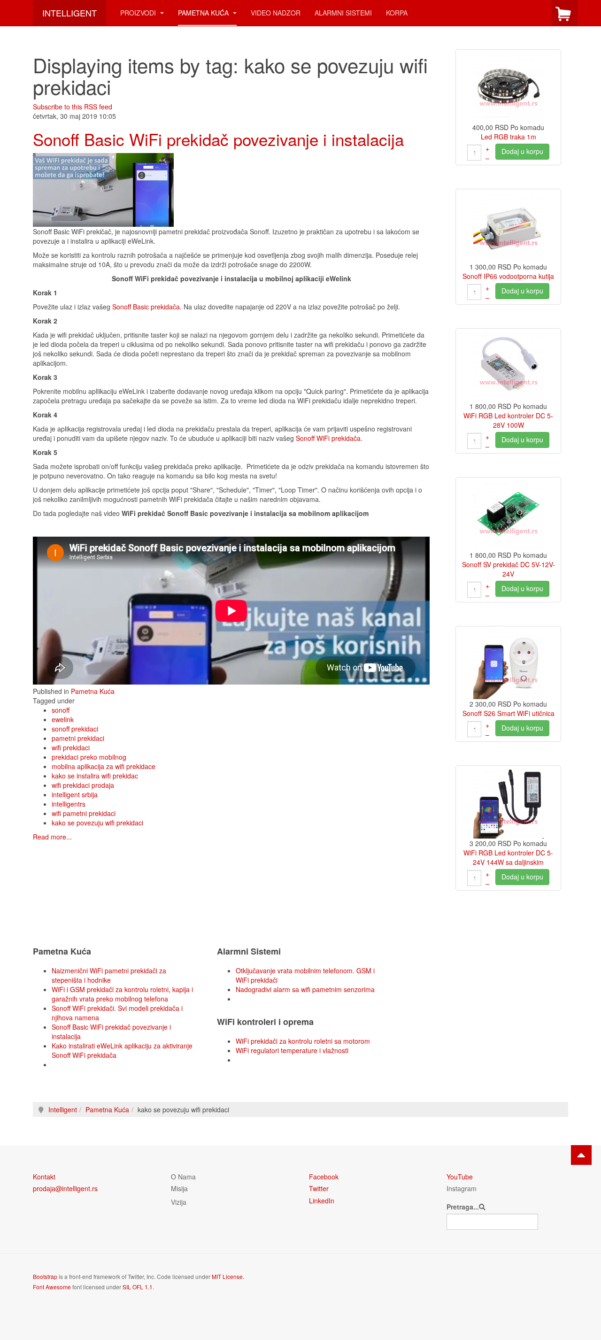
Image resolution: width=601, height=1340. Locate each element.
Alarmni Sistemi (343, 12)
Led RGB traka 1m (508, 136)
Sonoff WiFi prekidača (328, 438)
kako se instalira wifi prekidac (95, 775)
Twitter (319, 1188)
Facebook (324, 1176)
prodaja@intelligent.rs (65, 1188)
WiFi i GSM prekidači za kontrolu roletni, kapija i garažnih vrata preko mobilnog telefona (122, 994)
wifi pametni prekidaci (84, 813)
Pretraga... (463, 1206)
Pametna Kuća (204, 12)
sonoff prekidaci (75, 728)
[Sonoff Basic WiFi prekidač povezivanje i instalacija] (103, 188)
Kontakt (44, 1176)
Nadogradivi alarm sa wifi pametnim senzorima (305, 989)
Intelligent (62, 1109)
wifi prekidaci (71, 747)
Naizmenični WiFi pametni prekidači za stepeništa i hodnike (109, 975)
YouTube (460, 1176)
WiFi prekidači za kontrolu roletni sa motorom (303, 1041)
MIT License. (228, 1276)
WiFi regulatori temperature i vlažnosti (292, 1050)
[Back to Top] (581, 1155)
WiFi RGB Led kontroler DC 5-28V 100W (508, 420)
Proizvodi (139, 12)
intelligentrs (68, 804)
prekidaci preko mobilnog (89, 757)
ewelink (63, 719)
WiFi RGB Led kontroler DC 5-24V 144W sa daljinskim (508, 857)
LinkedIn (321, 1200)
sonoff (60, 710)
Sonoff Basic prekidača (146, 306)
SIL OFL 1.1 (138, 1287)
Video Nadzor (275, 12)
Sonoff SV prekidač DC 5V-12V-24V (508, 569)
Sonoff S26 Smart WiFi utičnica (508, 713)
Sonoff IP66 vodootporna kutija (508, 276)
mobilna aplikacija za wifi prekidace (103, 766)
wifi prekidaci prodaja (83, 785)
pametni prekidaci (78, 738)
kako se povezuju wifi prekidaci (97, 822)
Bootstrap (45, 1276)
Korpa (397, 12)
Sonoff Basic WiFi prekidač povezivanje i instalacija (218, 139)
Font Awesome (52, 1287)
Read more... (52, 836)
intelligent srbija (75, 794)
